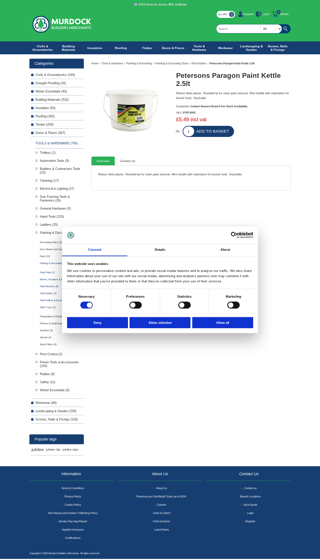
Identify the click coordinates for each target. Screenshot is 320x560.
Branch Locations (250, 496)
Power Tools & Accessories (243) (59, 364)
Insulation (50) (45, 108)
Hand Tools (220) (52, 216)
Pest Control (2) (51, 354)
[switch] (135, 305)
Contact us (250, 488)
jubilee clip (53, 449)
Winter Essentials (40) (51, 91)
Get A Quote (250, 504)
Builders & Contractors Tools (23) (60, 170)
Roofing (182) (45, 116)
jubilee (38, 449)
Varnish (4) (45, 337)
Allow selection (160, 322)
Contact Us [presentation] (127, 161)
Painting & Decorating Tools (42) (57, 263)
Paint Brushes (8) (49, 286)
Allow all (222, 322)
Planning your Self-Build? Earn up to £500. (161, 496)
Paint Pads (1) (47, 272)
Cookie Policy (73, 504)
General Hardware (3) (55, 208)
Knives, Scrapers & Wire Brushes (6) (59, 279)
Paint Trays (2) (48, 307)
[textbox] (249, 28)
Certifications (73, 538)
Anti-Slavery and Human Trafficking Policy (73, 513)
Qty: (178, 131)
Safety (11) (47, 382)
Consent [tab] (94, 249)
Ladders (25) (49, 224)
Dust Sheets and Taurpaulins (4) (57, 249)
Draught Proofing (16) (50, 83)
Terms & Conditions (72, 488)
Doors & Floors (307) (50, 133)
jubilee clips (70, 449)
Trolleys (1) (48, 152)
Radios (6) (47, 374)
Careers (161, 504)
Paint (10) (45, 256)
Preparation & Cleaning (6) (54, 316)
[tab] (103, 161)
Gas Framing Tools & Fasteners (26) (55, 198)
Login (250, 513)
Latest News (161, 529)
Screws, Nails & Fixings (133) (56, 419)
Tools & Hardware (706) (56, 143)
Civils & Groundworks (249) (55, 75)
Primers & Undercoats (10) (54, 323)
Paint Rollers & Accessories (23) (57, 300)
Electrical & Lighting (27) (57, 188)
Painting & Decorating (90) (58, 232)
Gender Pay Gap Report (73, 521)
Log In (266, 14)
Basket (284, 14)
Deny (97, 322)
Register (249, 14)
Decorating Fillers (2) (51, 242)
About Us (161, 488)
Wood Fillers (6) (48, 344)
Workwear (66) (46, 403)
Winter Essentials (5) (54, 390)
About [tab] (225, 249)
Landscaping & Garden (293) (55, 411)
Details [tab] (160, 249)
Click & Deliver (161, 521)
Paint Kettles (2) (48, 293)
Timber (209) (44, 124)
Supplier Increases (73, 529)
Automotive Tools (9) (54, 160)
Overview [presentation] (103, 161)
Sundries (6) (46, 330)
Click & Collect (161, 513)
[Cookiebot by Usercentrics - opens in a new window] (234, 235)
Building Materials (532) (52, 99)
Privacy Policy (72, 496)
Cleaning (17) (49, 180)
